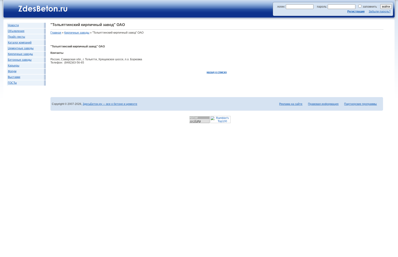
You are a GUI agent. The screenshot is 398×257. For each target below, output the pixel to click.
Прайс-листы (16, 36)
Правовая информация (323, 104)
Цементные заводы (21, 48)
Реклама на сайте (290, 104)
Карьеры (13, 65)
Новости (13, 25)
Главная (55, 32)
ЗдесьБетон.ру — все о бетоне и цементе (110, 104)
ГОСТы (12, 82)
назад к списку (217, 72)
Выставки (14, 77)
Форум (12, 71)
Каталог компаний (20, 42)
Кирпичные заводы (20, 54)
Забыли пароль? (380, 11)
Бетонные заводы (20, 59)
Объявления (16, 31)
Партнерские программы (360, 104)
